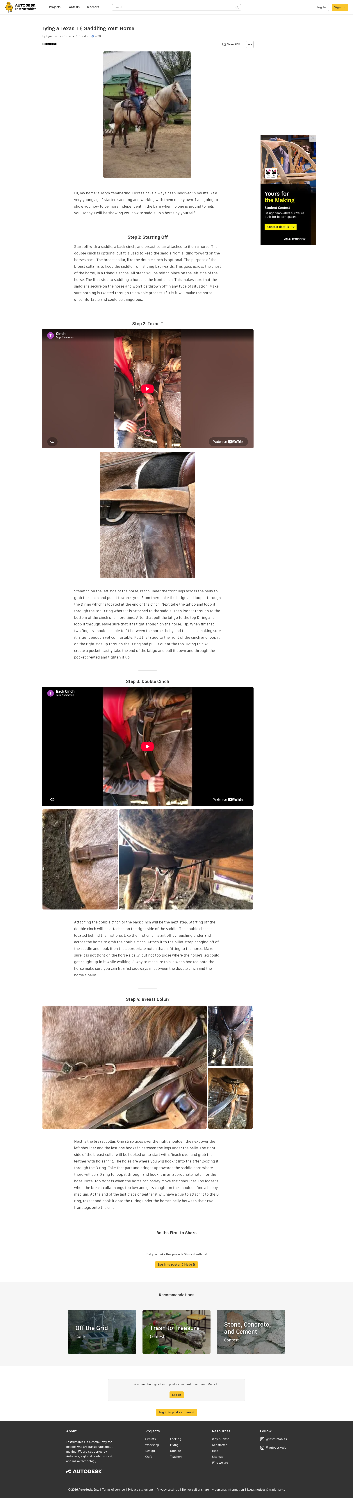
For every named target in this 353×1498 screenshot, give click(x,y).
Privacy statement (140, 1490)
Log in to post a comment (176, 1412)
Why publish (220, 1439)
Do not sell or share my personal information (213, 1490)
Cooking (175, 1439)
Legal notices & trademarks (266, 1490)
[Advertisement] (288, 190)
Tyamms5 (52, 36)
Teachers (93, 7)
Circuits (150, 1439)
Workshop (152, 1445)
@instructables (276, 1439)
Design (150, 1451)
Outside (68, 36)
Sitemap (218, 1457)
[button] (250, 44)
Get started (219, 1445)
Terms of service (113, 1490)
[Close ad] (312, 138)
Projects (54, 7)
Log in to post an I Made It (176, 1264)
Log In (321, 7)
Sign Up (339, 7)
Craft (148, 1457)
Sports (83, 36)
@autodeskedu (276, 1447)
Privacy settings (167, 1490)
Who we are (220, 1463)
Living (174, 1445)
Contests (73, 7)
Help (215, 1451)
